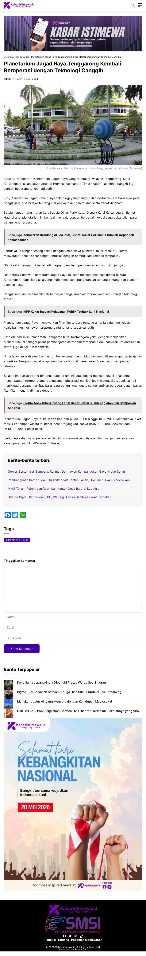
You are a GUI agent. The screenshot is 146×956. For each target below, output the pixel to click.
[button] (133, 5)
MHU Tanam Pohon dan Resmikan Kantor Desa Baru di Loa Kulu (53, 488)
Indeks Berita (22, 56)
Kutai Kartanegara (16, 179)
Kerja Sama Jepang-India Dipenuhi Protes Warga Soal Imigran (61, 682)
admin (7, 78)
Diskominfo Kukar (17, 539)
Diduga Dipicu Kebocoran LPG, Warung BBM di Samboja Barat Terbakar (59, 497)
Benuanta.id (82, 949)
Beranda (8, 56)
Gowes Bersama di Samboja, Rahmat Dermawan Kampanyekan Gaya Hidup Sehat (66, 471)
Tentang (63, 940)
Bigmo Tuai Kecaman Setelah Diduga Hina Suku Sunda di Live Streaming (69, 692)
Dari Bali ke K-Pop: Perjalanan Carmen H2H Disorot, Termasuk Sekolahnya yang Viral (78, 711)
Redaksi (50, 940)
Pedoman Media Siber (86, 940)
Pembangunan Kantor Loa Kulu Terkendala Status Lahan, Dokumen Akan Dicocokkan (69, 480)
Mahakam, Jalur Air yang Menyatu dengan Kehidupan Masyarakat (64, 701)
